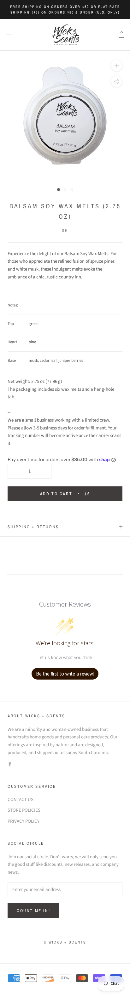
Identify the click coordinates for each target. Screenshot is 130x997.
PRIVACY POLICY (23, 821)
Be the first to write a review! (65, 674)
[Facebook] (10, 764)
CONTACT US (20, 799)
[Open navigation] (9, 34)
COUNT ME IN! (33, 910)
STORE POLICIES (24, 810)
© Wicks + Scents (65, 942)
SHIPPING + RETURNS (33, 526)
